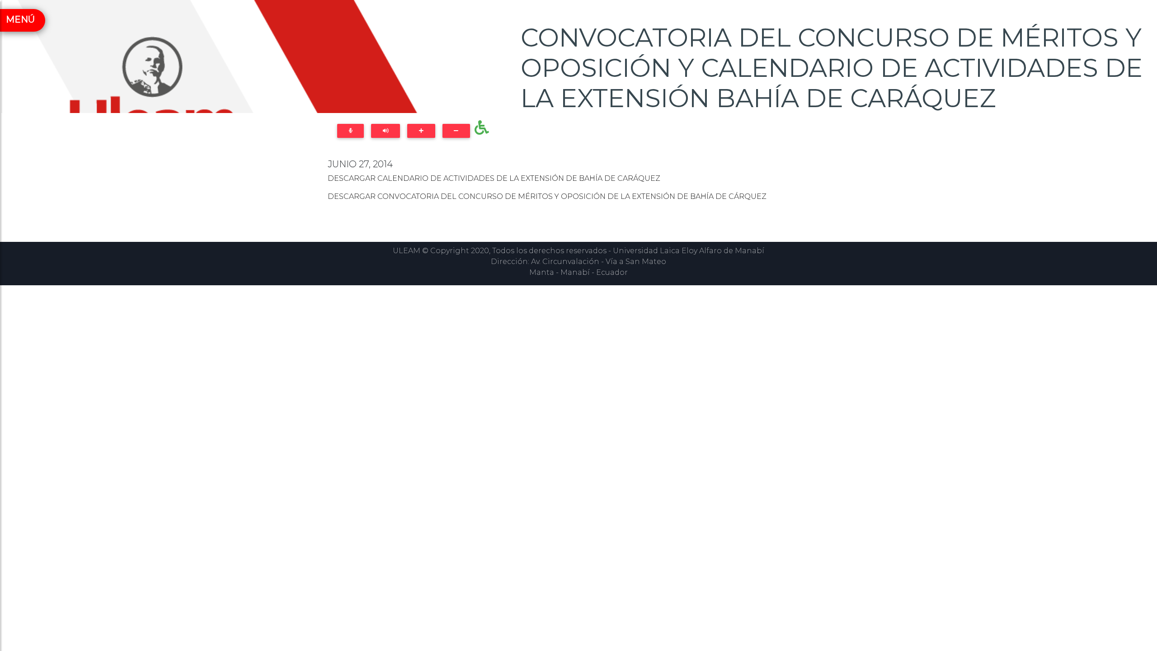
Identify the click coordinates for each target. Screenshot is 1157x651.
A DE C (721, 196)
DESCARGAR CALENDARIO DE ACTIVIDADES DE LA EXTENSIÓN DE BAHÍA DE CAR (480, 178)
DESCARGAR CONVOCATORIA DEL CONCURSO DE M (426, 196)
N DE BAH (687, 196)
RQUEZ (753, 196)
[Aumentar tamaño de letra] (421, 131)
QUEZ (649, 178)
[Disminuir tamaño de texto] (456, 131)
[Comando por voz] (350, 131)
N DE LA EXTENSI (631, 196)
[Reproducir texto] (385, 131)
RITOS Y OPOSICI (561, 196)
